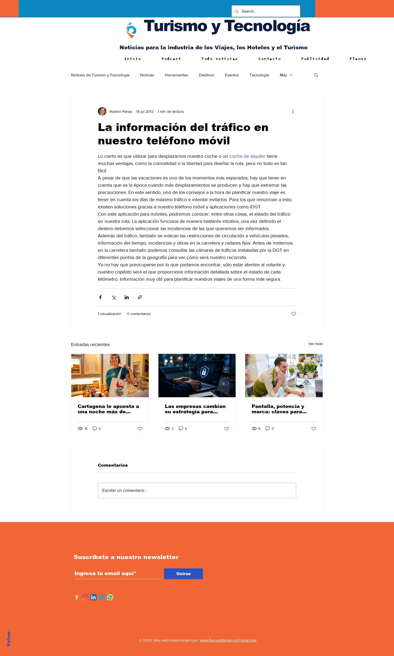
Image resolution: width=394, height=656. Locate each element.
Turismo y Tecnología (227, 25)
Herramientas (176, 75)
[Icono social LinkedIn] (93, 597)
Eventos (232, 75)
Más (283, 75)
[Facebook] (77, 597)
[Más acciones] (293, 111)
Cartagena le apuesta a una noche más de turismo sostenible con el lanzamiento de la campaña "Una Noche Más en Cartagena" (108, 409)
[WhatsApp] (110, 597)
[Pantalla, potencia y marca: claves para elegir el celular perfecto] (284, 375)
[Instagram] (85, 597)
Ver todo (315, 344)
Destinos (206, 75)
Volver (8, 639)
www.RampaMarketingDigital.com (228, 640)
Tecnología (259, 75)
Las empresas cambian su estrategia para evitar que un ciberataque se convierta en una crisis (195, 409)
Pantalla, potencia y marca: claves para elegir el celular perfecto (278, 409)
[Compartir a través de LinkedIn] (126, 297)
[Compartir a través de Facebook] (100, 297)
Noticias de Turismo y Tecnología (100, 75)
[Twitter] (102, 597)
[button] (316, 75)
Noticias (147, 75)
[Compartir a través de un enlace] (139, 297)
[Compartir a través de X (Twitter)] (113, 297)
